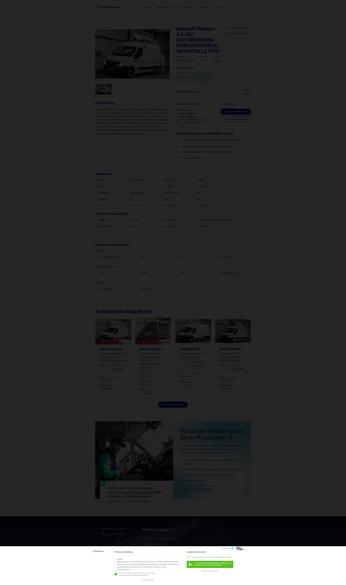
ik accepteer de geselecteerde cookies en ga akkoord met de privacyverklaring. (209, 564)
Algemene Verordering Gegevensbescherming (133, 575)
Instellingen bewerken (210, 571)
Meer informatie (148, 580)
